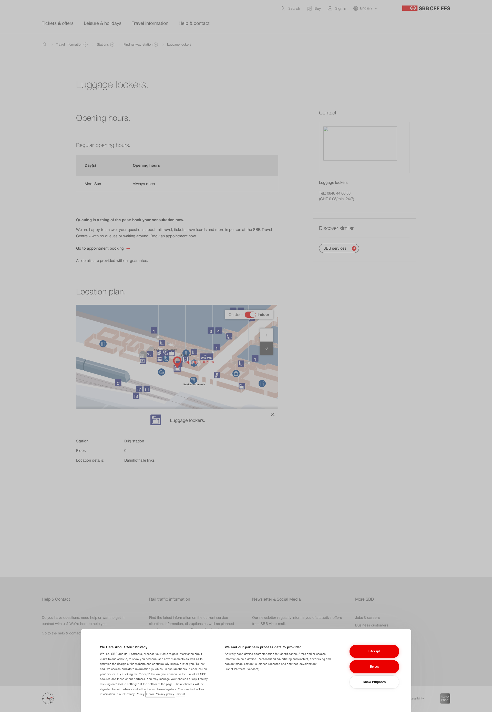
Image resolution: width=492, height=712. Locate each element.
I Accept (374, 651)
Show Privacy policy (160, 694)
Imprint (180, 694)
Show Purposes (374, 682)
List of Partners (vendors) (242, 669)
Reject (374, 666)
